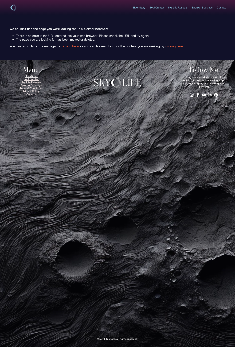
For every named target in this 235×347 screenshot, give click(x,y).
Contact (221, 7)
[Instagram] (192, 95)
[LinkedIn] (210, 95)
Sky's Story (139, 7)
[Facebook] (198, 95)
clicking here (70, 46)
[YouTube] (204, 95)
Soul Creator (156, 7)
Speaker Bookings (202, 7)
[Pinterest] (216, 95)
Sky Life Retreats (177, 7)
